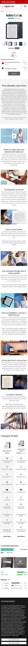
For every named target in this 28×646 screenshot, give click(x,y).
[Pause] (25, 2)
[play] (14, 136)
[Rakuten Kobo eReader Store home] (9, 6)
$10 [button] (5, 64)
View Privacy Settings (13, 643)
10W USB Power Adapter (11, 68)
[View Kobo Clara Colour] (20, 447)
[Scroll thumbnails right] (26, 43)
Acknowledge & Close (13, 639)
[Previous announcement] (19, 2)
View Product (7, 536)
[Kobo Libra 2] (14, 15)
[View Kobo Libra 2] (7, 448)
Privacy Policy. (15, 635)
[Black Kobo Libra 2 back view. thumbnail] (20, 43)
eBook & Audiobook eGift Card (12, 62)
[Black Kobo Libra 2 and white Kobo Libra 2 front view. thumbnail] (5, 43)
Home (2, 11)
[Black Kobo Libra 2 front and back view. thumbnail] (10, 43)
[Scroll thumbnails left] (1, 43)
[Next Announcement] (22, 2)
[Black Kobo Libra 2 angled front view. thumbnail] (15, 43)
